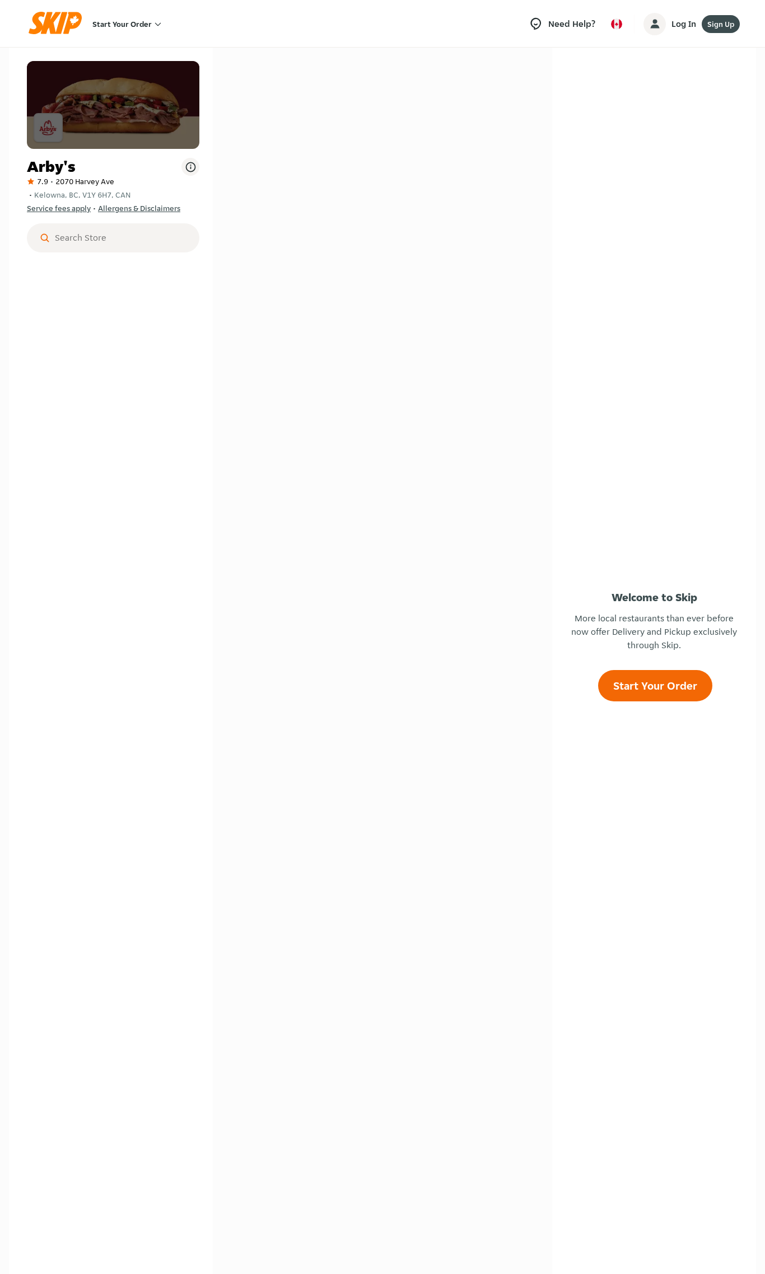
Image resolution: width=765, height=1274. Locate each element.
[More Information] (190, 167)
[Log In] (654, 24)
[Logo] (58, 24)
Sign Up (720, 24)
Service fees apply (59, 208)
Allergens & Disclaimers (139, 208)
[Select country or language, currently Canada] (616, 24)
